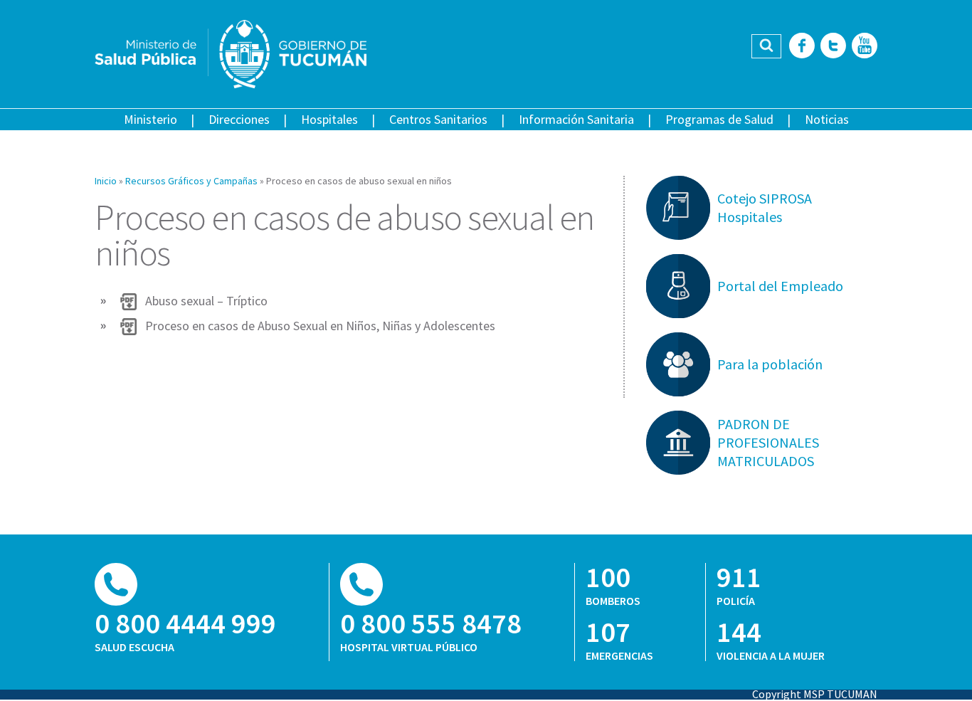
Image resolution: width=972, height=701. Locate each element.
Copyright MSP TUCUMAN (814, 694)
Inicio (106, 180)
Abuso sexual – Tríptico (206, 301)
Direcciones (239, 119)
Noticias (827, 119)
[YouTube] (864, 46)
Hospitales (329, 119)
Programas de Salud (719, 119)
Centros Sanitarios (438, 119)
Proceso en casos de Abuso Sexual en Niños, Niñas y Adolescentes (320, 326)
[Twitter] (833, 46)
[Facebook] (802, 46)
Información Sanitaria (576, 119)
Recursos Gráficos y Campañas (191, 180)
